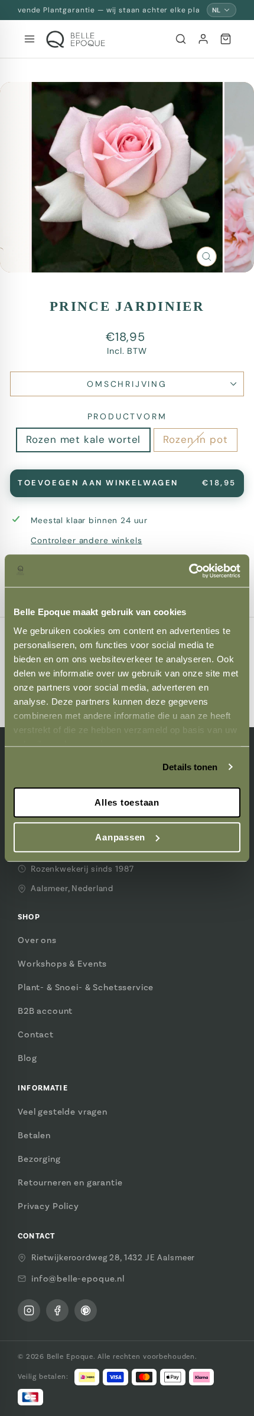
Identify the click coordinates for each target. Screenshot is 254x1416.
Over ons (37, 940)
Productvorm (127, 416)
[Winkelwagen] (225, 39)
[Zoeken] (180, 39)
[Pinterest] (85, 1310)
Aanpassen (120, 837)
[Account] (203, 39)
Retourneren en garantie (70, 1182)
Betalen (34, 1135)
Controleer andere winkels (86, 540)
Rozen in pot (195, 439)
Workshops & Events (62, 963)
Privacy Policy (48, 1206)
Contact (36, 1034)
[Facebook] (57, 1310)
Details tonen (189, 767)
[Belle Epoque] (75, 39)
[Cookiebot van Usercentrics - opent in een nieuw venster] (188, 571)
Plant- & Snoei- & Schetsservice (86, 987)
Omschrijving (127, 384)
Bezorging (39, 1159)
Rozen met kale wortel (83, 439)
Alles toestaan (127, 802)
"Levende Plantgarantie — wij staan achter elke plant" (108, 10)
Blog (27, 1058)
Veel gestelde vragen (63, 1111)
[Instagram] (29, 1310)
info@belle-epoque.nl (78, 1278)
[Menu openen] (29, 39)
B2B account (45, 1011)
